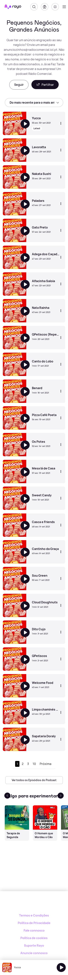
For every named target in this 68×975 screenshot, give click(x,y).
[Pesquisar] (34, 7)
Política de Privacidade (34, 923)
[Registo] (55, 7)
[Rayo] (34, 904)
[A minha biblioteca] (44, 7)
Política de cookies (34, 938)
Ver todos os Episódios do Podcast (34, 780)
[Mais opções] (60, 123)
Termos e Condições (34, 915)
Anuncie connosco (34, 953)
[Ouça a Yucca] (61, 967)
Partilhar (48, 85)
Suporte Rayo (34, 945)
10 (34, 764)
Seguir (19, 85)
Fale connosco (34, 930)
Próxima (45, 764)
